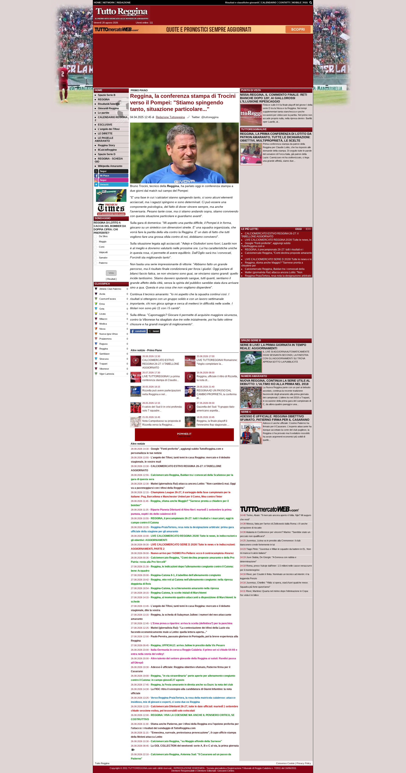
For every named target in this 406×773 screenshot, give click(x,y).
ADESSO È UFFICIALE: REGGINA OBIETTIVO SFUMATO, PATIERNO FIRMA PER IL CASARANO (274, 418)
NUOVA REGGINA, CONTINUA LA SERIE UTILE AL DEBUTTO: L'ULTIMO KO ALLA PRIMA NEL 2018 (275, 382)
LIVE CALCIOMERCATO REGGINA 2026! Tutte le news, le (278, 239)
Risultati (111, 279)
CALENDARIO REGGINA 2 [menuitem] (111, 119)
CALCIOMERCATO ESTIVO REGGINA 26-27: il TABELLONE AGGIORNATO (160, 364)
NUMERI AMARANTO (254, 376)
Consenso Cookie (285, 763)
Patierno (103, 263)
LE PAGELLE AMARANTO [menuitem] (104, 139)
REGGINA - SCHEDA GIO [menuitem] (109, 160)
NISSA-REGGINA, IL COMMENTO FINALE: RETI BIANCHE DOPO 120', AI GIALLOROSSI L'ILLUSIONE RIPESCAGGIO (273, 98)
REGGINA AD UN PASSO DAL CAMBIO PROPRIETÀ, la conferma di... (217, 394)
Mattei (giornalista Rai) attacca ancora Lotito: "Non (273, 272)
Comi (101, 247)
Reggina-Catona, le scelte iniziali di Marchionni (178, 592)
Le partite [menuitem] (103, 112)
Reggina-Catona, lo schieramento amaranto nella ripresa (185, 588)
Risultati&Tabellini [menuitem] (108, 103)
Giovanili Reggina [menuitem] (108, 108)
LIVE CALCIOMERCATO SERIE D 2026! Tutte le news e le (278, 259)
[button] (111, 273)
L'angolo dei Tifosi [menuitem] (108, 129)
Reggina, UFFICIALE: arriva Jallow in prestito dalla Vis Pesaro (188, 645)
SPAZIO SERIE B (251, 340)
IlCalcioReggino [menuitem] (107, 149)
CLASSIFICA (102, 283)
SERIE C (246, 411)
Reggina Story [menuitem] (106, 145)
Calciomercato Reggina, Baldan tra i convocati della (274, 269)
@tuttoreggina (209, 117)
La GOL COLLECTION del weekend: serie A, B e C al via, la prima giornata (195, 745)
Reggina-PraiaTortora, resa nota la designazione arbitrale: (278, 275)
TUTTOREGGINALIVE (254, 129)
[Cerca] (310, 2)
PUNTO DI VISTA (251, 90)
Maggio (102, 241)
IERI (308, 229)
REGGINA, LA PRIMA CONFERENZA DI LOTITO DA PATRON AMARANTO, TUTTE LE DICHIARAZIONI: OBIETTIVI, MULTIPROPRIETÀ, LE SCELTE (275, 137)
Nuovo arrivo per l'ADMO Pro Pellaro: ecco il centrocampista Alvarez (192, 553)
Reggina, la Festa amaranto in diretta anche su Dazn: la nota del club (192, 684)
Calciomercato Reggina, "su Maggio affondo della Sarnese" (186, 741)
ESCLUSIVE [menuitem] (105, 124)
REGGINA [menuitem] (104, 99)
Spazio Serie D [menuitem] (106, 154)
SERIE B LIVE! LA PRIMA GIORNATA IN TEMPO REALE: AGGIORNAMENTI (273, 346)
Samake (103, 257)
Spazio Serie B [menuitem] (106, 95)
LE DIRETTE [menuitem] (105, 133)
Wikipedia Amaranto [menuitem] (110, 166)
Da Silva (103, 236)
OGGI (298, 229)
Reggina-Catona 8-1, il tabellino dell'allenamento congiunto (186, 575)
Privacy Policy (303, 763)
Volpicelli (103, 252)
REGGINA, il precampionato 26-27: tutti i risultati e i (274, 249)
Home (98, 90)
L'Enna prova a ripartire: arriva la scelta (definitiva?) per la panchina (191, 623)
